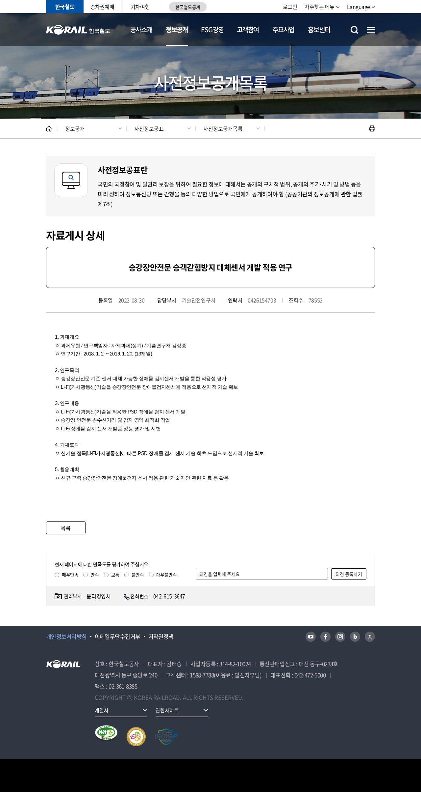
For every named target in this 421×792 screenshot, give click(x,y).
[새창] (311, 637)
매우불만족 (166, 574)
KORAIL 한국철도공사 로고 (78, 30)
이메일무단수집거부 (117, 636)
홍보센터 (319, 29)
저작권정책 (161, 636)
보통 (115, 574)
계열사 (102, 710)
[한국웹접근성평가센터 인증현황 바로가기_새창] (106, 736)
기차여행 (140, 7)
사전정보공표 (149, 128)
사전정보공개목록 (223, 128)
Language (358, 7)
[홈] (49, 128)
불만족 (138, 574)
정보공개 (177, 29)
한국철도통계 (187, 7)
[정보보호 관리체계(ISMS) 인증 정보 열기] (166, 736)
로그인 (290, 7)
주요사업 (283, 29)
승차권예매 (102, 7)
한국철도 (64, 7)
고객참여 (248, 29)
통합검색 (354, 30)
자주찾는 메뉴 (319, 7)
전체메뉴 (371, 30)
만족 (94, 574)
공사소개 (141, 29)
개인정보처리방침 (66, 636)
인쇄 (372, 128)
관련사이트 (167, 710)
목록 (65, 528)
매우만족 (70, 574)
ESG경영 (212, 29)
